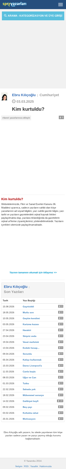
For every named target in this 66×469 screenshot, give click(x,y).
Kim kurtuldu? (28, 109)
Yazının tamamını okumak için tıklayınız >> (33, 272)
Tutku (26, 383)
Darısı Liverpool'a (32, 365)
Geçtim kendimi (31, 318)
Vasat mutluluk (31, 342)
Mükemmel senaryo (33, 395)
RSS (26, 466)
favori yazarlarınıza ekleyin (17, 118)
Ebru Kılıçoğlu (24, 95)
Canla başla (29, 371)
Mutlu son (28, 312)
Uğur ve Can (29, 377)
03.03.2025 (25, 102)
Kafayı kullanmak (32, 359)
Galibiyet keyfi (30, 401)
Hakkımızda (46, 466)
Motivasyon (29, 419)
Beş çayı (27, 407)
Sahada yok (29, 389)
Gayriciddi (28, 306)
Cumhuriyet (49, 95)
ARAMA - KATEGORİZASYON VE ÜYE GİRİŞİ (34, 15)
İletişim (18, 466)
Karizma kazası (31, 324)
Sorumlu (27, 354)
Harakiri (27, 330)
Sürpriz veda (29, 336)
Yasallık (34, 466)
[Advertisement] (33, 55)
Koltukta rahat (30, 413)
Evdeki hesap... (31, 348)
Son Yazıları (14, 292)
